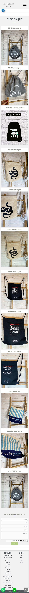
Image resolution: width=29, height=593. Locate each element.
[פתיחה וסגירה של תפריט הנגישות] (3, 10)
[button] (25, 4)
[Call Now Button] (14, 590)
